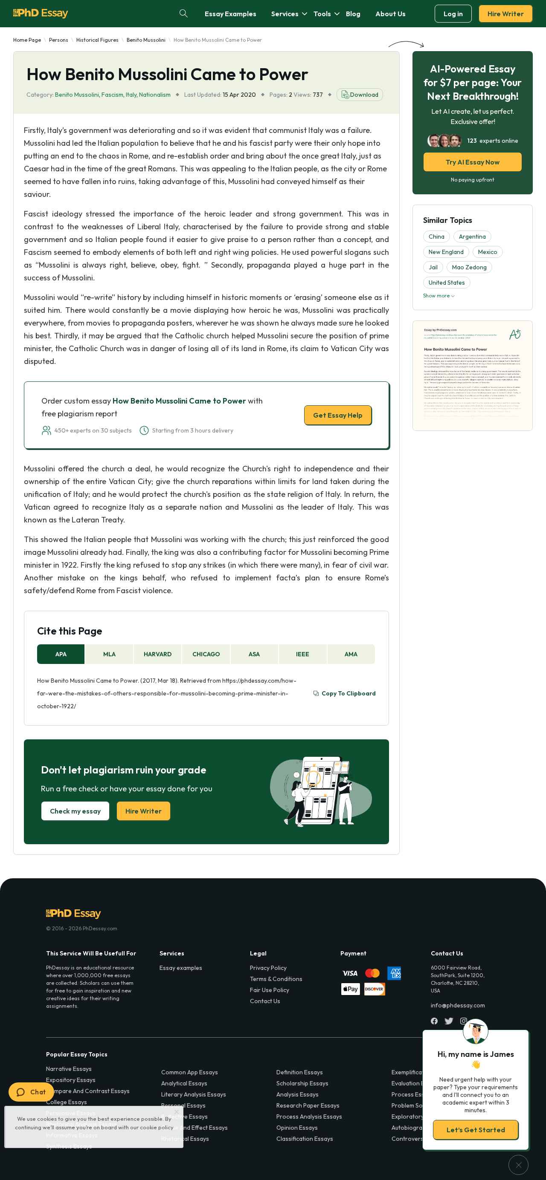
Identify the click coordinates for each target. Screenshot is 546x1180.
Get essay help (150, 650)
